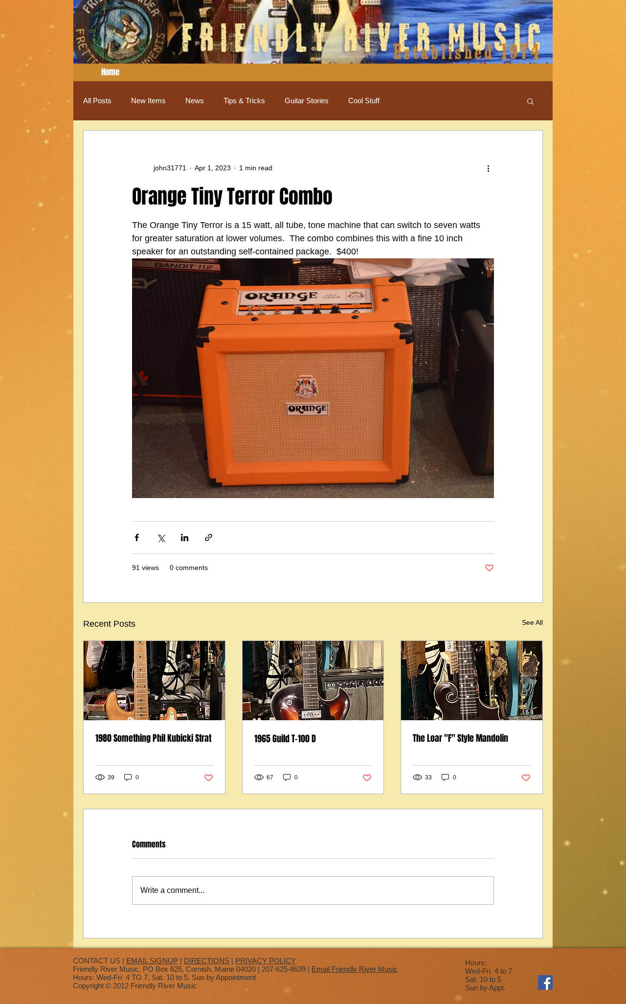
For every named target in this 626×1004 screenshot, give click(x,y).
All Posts (97, 100)
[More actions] (488, 168)
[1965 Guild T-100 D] (313, 680)
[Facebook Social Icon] (545, 982)
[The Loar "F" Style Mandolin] (471, 680)
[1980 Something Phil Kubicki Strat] (154, 680)
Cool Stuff (364, 100)
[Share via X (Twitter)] (160, 537)
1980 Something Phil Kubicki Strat (153, 738)
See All (532, 622)
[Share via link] (208, 537)
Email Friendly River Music (355, 969)
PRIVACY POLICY (265, 961)
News (194, 100)
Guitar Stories (307, 100)
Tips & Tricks (244, 100)
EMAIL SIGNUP (152, 961)
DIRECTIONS (206, 961)
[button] (530, 101)
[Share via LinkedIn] (184, 537)
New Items (148, 100)
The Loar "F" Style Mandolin (460, 738)
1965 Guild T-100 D (285, 738)
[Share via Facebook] (136, 537)
